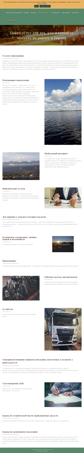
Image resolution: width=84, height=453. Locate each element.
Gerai (36, 6)
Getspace (45, 451)
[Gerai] (82, 4)
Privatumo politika (45, 6)
